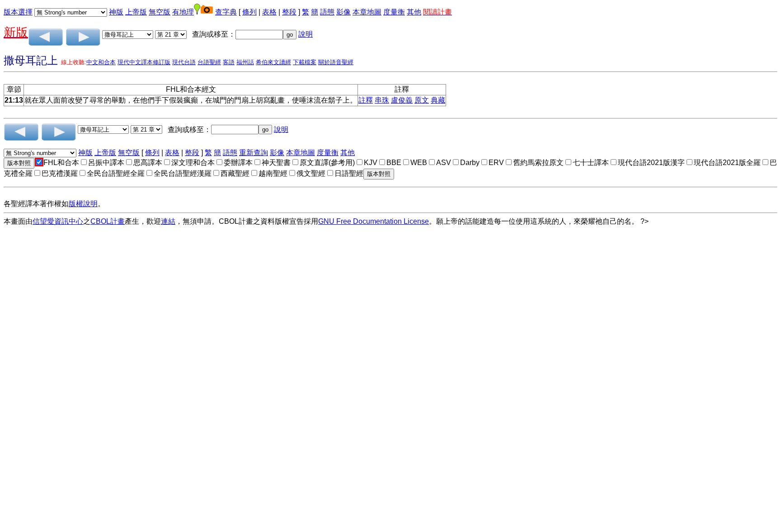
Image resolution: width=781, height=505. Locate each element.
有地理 (183, 12)
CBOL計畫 (107, 221)
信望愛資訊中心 (58, 221)
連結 (168, 221)
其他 (414, 12)
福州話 (245, 62)
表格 (269, 12)
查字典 (226, 12)
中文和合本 (101, 62)
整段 (289, 12)
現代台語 (184, 62)
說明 (305, 34)
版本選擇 (18, 12)
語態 (327, 12)
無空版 (159, 12)
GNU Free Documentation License (373, 221)
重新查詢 (253, 152)
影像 (343, 12)
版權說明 (83, 204)
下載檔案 (304, 62)
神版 (116, 12)
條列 (249, 12)
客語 (229, 62)
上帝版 (136, 12)
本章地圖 (367, 12)
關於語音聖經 (335, 62)
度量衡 (394, 12)
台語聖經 (209, 62)
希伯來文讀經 (273, 62)
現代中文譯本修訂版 (144, 62)
